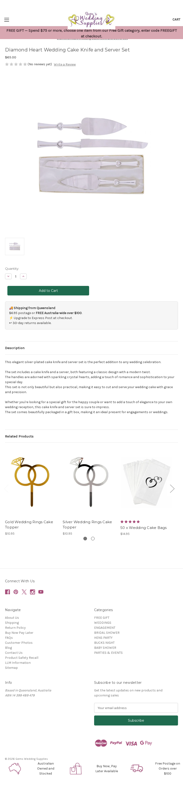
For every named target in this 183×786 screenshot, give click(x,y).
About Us (12, 618)
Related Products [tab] (19, 436)
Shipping (12, 623)
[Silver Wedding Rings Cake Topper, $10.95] (89, 482)
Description (15, 348)
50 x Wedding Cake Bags (143, 527)
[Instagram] (32, 591)
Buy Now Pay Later (19, 633)
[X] (24, 591)
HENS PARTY (103, 638)
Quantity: (12, 268)
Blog (8, 648)
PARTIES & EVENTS (108, 653)
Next (172, 488)
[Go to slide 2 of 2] (93, 538)
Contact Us (14, 653)
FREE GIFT (101, 618)
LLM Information (18, 663)
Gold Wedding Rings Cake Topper (29, 525)
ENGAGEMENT (104, 628)
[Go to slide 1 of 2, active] (85, 538)
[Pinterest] (15, 591)
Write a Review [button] (65, 64)
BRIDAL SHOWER (107, 633)
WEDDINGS (102, 623)
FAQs (9, 638)
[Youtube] (40, 591)
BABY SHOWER (105, 648)
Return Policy (15, 628)
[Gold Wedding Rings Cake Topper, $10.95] (31, 482)
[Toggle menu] (6, 19)
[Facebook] (7, 591)
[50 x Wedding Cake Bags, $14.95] (146, 482)
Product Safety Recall (21, 658)
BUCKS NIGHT (104, 643)
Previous (6, 488)
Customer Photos (19, 643)
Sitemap (11, 668)
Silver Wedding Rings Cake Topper (87, 525)
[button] (15, 769)
